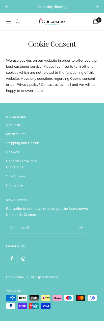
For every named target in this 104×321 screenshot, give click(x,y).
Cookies (12, 152)
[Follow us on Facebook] (11, 258)
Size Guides (15, 176)
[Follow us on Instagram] (23, 258)
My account (15, 134)
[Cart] (95, 21)
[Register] (81, 227)
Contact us (15, 185)
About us (13, 125)
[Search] (18, 21)
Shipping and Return (22, 143)
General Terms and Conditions (21, 164)
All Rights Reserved (44, 277)
